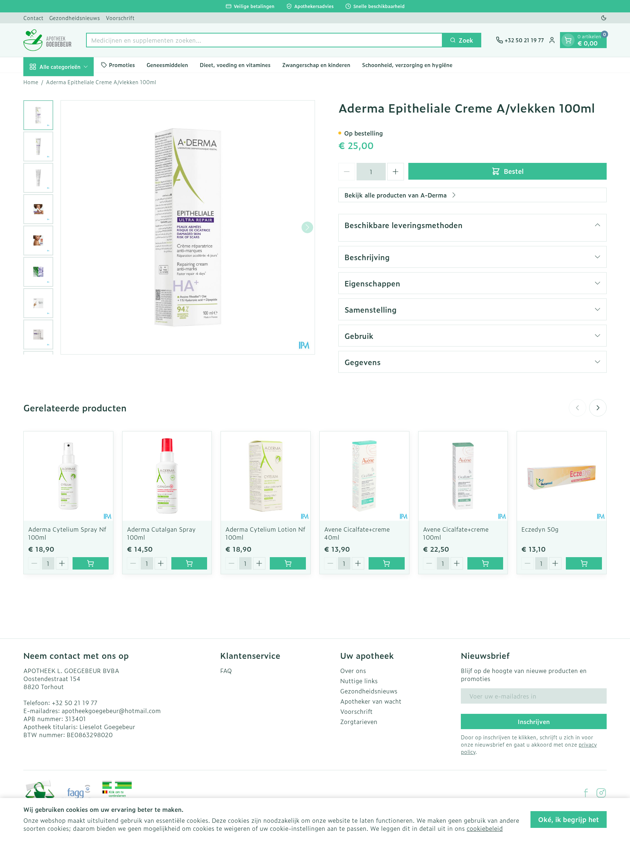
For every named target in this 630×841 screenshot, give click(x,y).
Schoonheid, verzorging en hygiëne (407, 65)
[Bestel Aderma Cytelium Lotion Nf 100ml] (288, 563)
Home (30, 82)
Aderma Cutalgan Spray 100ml (161, 533)
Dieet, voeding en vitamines (235, 65)
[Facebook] (585, 792)
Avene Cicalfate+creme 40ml (357, 533)
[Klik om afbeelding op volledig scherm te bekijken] (188, 227)
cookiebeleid (485, 828)
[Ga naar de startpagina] (47, 40)
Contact (33, 17)
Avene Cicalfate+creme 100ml (456, 533)
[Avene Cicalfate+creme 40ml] (364, 476)
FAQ (226, 670)
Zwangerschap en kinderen (316, 65)
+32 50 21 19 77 (74, 702)
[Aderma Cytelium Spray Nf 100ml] (68, 476)
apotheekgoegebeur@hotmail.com (111, 710)
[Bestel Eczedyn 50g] (584, 563)
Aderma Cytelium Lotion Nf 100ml (265, 533)
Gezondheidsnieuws (74, 17)
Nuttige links (359, 681)
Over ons (353, 670)
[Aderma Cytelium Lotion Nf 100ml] (265, 476)
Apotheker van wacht (370, 701)
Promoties (122, 65)
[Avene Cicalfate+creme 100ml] (463, 476)
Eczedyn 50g (540, 529)
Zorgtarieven (358, 721)
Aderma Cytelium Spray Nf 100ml (67, 533)
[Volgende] (307, 227)
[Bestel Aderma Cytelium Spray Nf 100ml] (91, 563)
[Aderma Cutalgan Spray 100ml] (167, 476)
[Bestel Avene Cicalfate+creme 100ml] (485, 563)
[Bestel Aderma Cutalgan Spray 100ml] (189, 563)
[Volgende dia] (598, 407)
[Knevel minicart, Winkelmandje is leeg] (568, 40)
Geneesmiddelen (167, 65)
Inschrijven (534, 721)
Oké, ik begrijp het (568, 819)
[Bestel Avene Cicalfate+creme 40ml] (387, 563)
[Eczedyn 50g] (561, 476)
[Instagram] (601, 792)
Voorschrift (120, 17)
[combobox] (264, 40)
